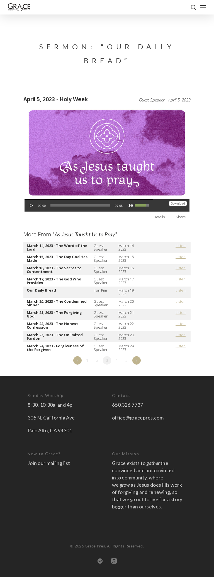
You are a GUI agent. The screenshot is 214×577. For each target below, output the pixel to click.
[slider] (80, 205)
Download (178, 203)
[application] (89, 205)
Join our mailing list (49, 463)
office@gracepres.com (138, 417)
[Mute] (130, 205)
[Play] (31, 205)
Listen (181, 245)
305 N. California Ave (51, 417)
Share (181, 216)
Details (159, 216)
